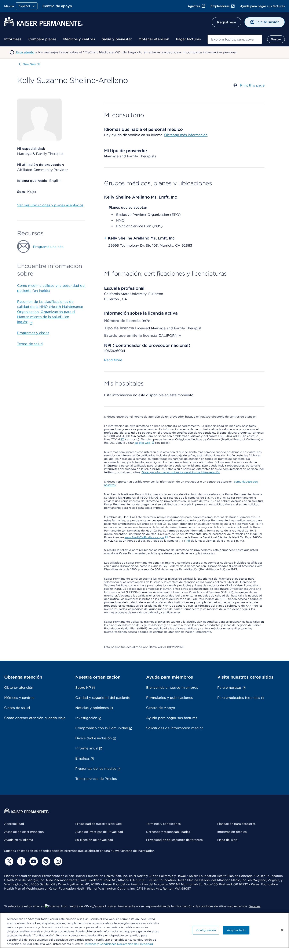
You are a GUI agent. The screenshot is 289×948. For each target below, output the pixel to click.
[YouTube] (33, 861)
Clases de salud (17, 708)
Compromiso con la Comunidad (101, 728)
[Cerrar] (282, 930)
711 (122, 439)
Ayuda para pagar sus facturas (262, 6)
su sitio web (143, 442)
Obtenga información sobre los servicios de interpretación (181, 472)
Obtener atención (154, 39)
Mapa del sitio (227, 839)
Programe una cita (48, 247)
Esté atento (25, 52)
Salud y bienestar (117, 39)
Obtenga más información (186, 135)
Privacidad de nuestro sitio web (98, 823)
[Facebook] (21, 861)
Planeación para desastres (236, 823)
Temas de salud (30, 344)
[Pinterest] (45, 861)
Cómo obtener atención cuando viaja (34, 718)
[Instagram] (57, 861)
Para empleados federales (238, 698)
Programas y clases (33, 333)
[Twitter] (8, 861)
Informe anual (86, 748)
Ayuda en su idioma (18, 839)
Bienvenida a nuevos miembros (172, 688)
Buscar (276, 39)
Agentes (194, 6)
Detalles (254, 906)
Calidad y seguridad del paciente (102, 698)
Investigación (86, 718)
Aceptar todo (236, 930)
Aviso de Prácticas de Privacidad (99, 831)
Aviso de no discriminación (24, 831)
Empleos (82, 758)
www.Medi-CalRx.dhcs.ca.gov (144, 537)
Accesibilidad (14, 823)
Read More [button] (113, 360)
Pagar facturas (188, 39)
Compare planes (42, 39)
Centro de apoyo (57, 6)
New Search (31, 64)
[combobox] (235, 39)
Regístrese (226, 22)
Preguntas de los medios (95, 769)
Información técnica (232, 831)
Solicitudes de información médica (174, 728)
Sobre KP (83, 688)
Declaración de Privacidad (135, 943)
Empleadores (220, 6)
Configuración (206, 930)
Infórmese (13, 39)
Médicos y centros (79, 39)
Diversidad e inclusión (93, 738)
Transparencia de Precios (96, 779)
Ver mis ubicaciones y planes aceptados (50, 205)
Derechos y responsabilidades (168, 831)
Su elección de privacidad (94, 839)
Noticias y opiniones (92, 708)
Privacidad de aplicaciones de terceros (174, 839)
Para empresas (229, 688)
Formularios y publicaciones (169, 698)
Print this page (252, 85)
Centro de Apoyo (160, 708)
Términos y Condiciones (100, 943)
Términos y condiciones (163, 823)
